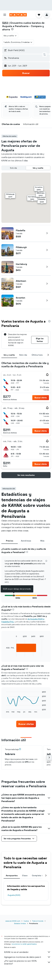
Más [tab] (42, 540)
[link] (26, 724)
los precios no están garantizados (24, 944)
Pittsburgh (21, 247)
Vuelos (26, 921)
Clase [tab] (24, 875)
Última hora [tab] (37, 355)
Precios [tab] (9, 540)
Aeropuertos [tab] (12, 875)
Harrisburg (21, 264)
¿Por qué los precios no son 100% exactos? (20, 962)
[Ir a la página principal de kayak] (18, 14)
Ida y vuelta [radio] (38, 168)
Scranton (20, 297)
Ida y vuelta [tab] (9, 355)
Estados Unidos (20, 923)
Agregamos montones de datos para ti (22, 957)
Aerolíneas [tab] (26, 540)
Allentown (21, 280)
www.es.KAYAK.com (12, 921)
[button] (5, 15)
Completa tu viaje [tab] (40, 875)
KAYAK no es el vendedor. (16, 952)
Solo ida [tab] (23, 355)
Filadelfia (20, 230)
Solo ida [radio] (13, 168)
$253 (5, 22)
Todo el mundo (37, 921)
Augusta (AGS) (14, 895)
